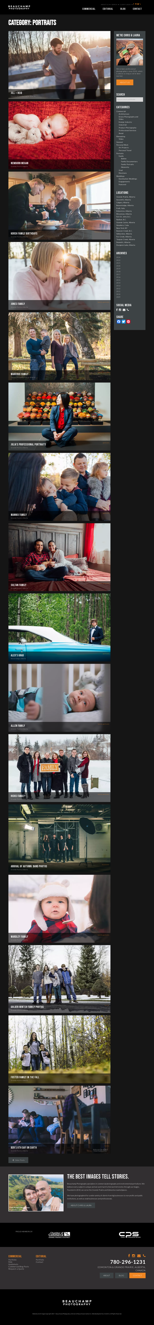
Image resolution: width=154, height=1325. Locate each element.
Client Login (125, 4)
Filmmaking (120, 136)
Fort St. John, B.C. (123, 217)
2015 (118, 280)
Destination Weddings (128, 179)
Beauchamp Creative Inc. (84, 1314)
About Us (105, 4)
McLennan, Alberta (124, 214)
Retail (121, 133)
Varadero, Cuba (122, 225)
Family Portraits (103, 302)
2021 (118, 263)
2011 (118, 291)
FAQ (10, 1262)
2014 (118, 283)
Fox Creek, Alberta (124, 237)
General (119, 142)
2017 (118, 274)
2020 (118, 266)
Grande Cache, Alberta (125, 222)
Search (114, 4)
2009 (118, 297)
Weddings (120, 176)
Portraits (106, 91)
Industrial (123, 125)
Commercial (89, 9)
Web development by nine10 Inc (101, 1314)
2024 (118, 257)
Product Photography (127, 128)
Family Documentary (102, 232)
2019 (118, 269)
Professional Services (127, 130)
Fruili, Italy (120, 208)
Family (107, 161)
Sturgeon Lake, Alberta (125, 245)
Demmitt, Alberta (123, 242)
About (106, 1275)
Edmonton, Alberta (124, 211)
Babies (124, 159)
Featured (122, 184)
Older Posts (19, 1160)
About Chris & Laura (81, 1205)
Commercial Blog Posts (18, 1266)
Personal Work (122, 145)
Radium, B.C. (121, 220)
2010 (118, 294)
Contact (137, 9)
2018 (118, 271)
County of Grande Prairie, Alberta (23, 96)
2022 (118, 260)
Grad (121, 170)
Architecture (124, 114)
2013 (118, 286)
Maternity (125, 167)
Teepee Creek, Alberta (125, 239)
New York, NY (121, 228)
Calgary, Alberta (122, 202)
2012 (118, 289)
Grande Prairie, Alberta (19, 166)
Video (121, 139)
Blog (123, 9)
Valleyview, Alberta (124, 234)
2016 (118, 277)
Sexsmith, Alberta (123, 200)
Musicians (105, 864)
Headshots (13, 1264)
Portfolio (12, 1260)
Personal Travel (125, 150)
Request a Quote (16, 1269)
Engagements (124, 182)
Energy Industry (125, 122)
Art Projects (124, 147)
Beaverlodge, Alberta (18, 658)
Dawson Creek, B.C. (124, 231)
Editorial (108, 9)
